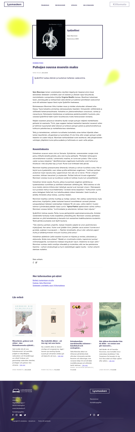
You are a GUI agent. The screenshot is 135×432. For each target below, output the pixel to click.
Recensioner (60, 5)
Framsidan (45, 5)
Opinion (74, 5)
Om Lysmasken (88, 5)
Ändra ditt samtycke (44, 421)
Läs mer (22, 365)
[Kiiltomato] (119, 6)
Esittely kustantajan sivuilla (43, 280)
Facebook (34, 262)
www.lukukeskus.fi (18, 408)
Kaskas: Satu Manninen (42, 283)
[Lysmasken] (14, 6)
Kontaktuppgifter (18, 412)
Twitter (36, 262)
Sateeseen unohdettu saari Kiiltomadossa (49, 285)
